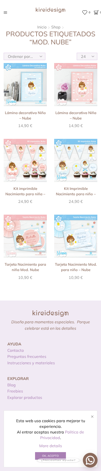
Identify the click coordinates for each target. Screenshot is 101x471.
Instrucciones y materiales (31, 362)
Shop (56, 27)
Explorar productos (24, 397)
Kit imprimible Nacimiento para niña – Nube (25, 194)
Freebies (15, 391)
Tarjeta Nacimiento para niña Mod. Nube (25, 267)
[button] (90, 460)
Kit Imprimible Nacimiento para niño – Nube (76, 194)
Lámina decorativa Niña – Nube (75, 115)
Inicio (42, 27)
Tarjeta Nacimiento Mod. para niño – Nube (76, 267)
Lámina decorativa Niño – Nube (25, 115)
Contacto (15, 350)
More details (50, 445)
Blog (11, 384)
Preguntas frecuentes (26, 356)
